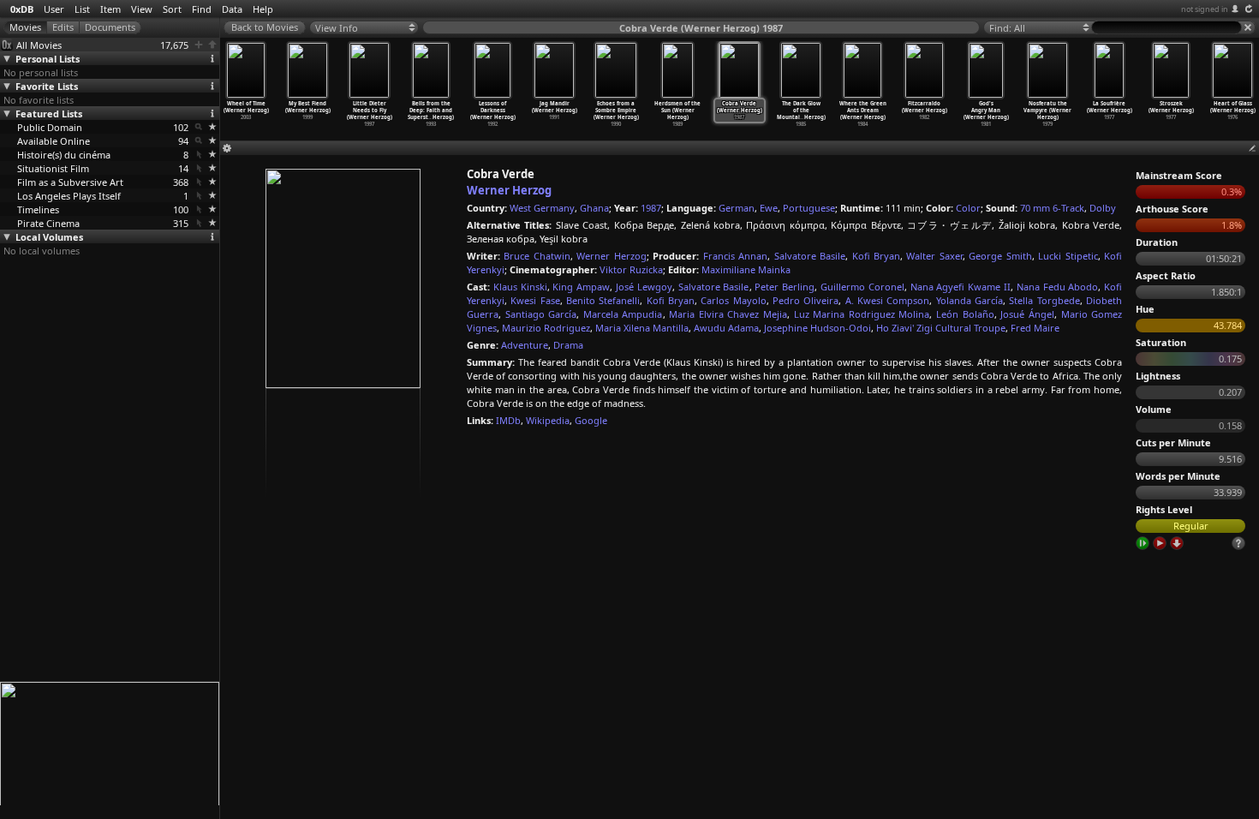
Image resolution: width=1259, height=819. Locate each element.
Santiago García (541, 314)
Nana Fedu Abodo (1058, 286)
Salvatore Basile (809, 255)
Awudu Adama (726, 327)
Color (968, 207)
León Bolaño (965, 314)
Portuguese (809, 207)
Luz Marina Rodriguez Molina (862, 314)
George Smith (1000, 255)
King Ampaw (581, 286)
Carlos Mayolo (733, 300)
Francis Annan (735, 255)
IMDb (508, 420)
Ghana (594, 207)
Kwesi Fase (534, 300)
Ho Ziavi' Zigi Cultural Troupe (940, 327)
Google (591, 420)
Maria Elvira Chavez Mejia (728, 314)
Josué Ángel (1027, 314)
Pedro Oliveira (805, 300)
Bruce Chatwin (537, 255)
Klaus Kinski (520, 286)
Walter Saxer (934, 255)
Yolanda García (969, 300)
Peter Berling (784, 286)
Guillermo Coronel (862, 286)
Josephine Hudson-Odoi (817, 327)
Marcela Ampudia (623, 314)
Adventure (524, 344)
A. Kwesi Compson (887, 300)
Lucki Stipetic (1067, 255)
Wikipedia (548, 420)
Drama (568, 344)
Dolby (1102, 207)
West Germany (542, 207)
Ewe (769, 207)
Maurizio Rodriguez (546, 327)
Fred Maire (1035, 327)
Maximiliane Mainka (746, 269)
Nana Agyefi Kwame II (960, 286)
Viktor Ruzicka (631, 269)
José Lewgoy (644, 286)
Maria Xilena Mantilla (642, 327)
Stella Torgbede (1044, 300)
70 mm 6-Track (1052, 207)
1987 (651, 207)
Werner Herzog (509, 190)
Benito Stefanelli (603, 300)
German (737, 207)
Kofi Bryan (876, 255)
